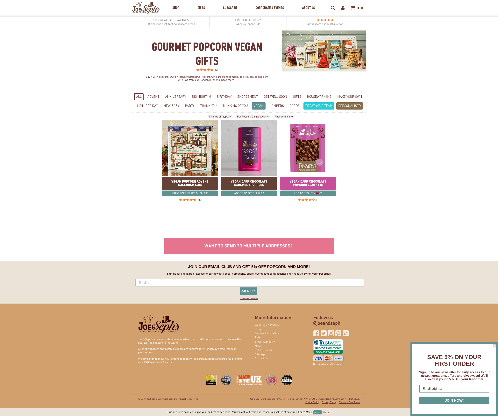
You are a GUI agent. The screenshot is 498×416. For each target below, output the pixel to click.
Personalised (349, 106)
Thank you (208, 106)
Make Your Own (349, 96)
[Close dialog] (494, 346)
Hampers (276, 106)
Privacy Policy (329, 402)
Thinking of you (235, 106)
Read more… (228, 80)
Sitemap (260, 354)
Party (189, 106)
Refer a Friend (263, 350)
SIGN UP (248, 291)
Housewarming (319, 96)
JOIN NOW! (454, 400)
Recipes (259, 329)
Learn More (305, 412)
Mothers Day (147, 106)
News (258, 346)
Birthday (224, 96)
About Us (308, 2)
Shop (175, 2)
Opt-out (327, 412)
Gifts (201, 2)
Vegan (259, 106)
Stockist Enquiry (265, 341)
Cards (295, 106)
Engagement (247, 96)
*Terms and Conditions (249, 299)
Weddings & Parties (267, 325)
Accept (317, 412)
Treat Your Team (318, 106)
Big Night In (201, 96)
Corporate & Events (269, 2)
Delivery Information (267, 333)
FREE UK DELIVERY (248, 22)
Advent (153, 96)
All (139, 96)
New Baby (171, 106)
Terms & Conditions (349, 402)
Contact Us (261, 358)
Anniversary (175, 96)
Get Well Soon (275, 96)
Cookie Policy (312, 402)
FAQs (258, 337)
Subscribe (230, 2)
